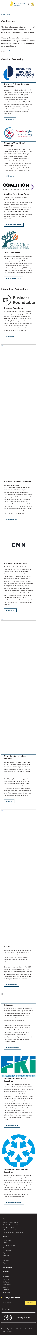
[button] (2, 4)
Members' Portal (7, 1331)
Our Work (6, 1237)
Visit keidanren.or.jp (12, 1048)
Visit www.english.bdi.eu (14, 1202)
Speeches (6, 1255)
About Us (6, 1276)
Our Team (6, 1282)
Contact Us (6, 1292)
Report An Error (29, 1329)
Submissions (7, 1260)
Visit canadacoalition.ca (14, 225)
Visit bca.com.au (11, 519)
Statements (6, 1258)
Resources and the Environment (13, 1232)
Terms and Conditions (17, 1329)
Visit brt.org (10, 336)
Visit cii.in (9, 801)
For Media (6, 1290)
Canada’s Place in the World (11, 1225)
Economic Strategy (8, 1227)
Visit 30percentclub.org (13, 278)
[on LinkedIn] (2, 1309)
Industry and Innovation (10, 1230)
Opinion (5, 1248)
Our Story (6, 1279)
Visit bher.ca (10, 119)
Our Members (7, 1267)
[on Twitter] (5, 1309)
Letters (5, 1243)
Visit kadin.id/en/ (11, 985)
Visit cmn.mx (10, 610)
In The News (7, 1240)
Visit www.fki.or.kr (12, 1125)
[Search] (28, 4)
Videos (5, 1263)
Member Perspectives (9, 1245)
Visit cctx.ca (10, 176)
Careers (5, 1287)
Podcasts (6, 1272)
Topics (5, 1219)
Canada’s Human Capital (10, 1222)
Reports (5, 1253)
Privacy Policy (5, 1329)
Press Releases (7, 1250)
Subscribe (30, 1303)
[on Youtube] (9, 1309)
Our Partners (7, 1284)
